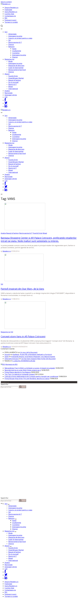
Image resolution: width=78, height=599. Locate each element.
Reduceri (11, 47)
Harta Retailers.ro (11, 12)
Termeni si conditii (11, 22)
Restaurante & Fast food (17, 70)
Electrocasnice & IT (15, 42)
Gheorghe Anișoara (12, 359)
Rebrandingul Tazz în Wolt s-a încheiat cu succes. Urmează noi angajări (30, 368)
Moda (10, 61)
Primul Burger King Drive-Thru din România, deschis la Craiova (27, 379)
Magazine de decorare (16, 65)
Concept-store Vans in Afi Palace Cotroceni (23, 336)
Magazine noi (9, 59)
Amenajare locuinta (15, 36)
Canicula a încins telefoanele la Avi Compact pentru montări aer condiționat (31, 376)
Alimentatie (12, 34)
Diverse (11, 44)
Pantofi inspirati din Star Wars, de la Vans (22, 288)
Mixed (10, 87)
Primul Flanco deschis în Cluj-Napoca (18, 372)
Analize (7, 91)
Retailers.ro (7, 251)
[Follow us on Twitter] (6, 103)
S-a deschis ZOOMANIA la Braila (23, 361)
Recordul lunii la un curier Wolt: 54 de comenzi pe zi (23, 370)
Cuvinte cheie (9, 14)
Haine (14, 49)
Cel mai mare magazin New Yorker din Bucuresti (38, 359)
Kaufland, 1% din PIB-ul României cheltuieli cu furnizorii (32, 354)
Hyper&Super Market (16, 78)
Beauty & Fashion (14, 80)
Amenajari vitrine (11, 95)
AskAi (6, 357)
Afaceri (7, 74)
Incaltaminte (16, 51)
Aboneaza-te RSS (11, 364)
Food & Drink (13, 76)
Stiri (6, 32)
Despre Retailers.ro (11, 7)
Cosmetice (16, 53)
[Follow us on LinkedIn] (6, 106)
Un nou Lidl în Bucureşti (28, 352)
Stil (9, 40)
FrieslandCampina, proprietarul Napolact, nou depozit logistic (33, 357)
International (13, 89)
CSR (6, 97)
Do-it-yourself (13, 82)
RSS (6, 18)
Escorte (7, 354)
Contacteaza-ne (10, 16)
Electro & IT (12, 84)
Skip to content (6, 2)
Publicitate (8, 10)
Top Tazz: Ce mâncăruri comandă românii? (20, 374)
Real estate (8, 93)
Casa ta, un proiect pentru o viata (20, 38)
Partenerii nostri (10, 20)
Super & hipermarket (15, 68)
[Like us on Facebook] (5, 100)
